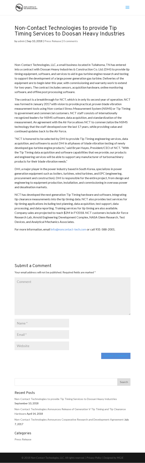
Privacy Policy (94, 457)
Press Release (52, 41)
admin (21, 41)
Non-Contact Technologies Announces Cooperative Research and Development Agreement (69, 419)
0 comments (70, 41)
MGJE (120, 457)
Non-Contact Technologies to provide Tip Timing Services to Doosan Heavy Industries (66, 399)
